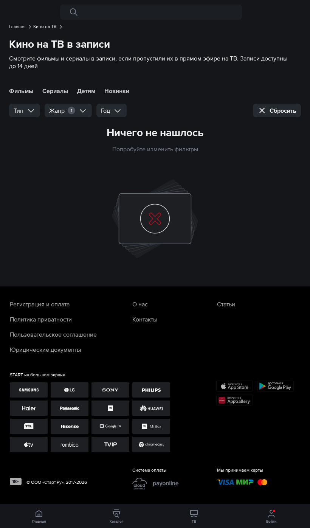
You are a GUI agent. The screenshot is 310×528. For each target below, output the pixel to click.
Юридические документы (45, 349)
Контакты (144, 319)
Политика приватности (41, 319)
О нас (140, 304)
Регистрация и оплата (40, 304)
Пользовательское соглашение (53, 334)
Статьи (226, 304)
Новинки (116, 90)
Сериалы (55, 90)
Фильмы (21, 90)
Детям (86, 90)
